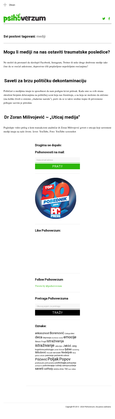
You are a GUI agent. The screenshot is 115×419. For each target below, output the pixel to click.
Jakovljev (58, 346)
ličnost (61, 350)
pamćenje (49, 355)
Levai (56, 350)
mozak (49, 353)
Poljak (53, 359)
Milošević (40, 352)
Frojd (43, 341)
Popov (65, 359)
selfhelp (48, 368)
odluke (42, 356)
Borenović (57, 333)
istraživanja (55, 341)
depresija (47, 337)
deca (38, 337)
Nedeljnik (66, 352)
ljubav (68, 349)
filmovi (38, 341)
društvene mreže (57, 338)
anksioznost (42, 333)
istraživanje (44, 345)
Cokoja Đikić (69, 333)
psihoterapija (49, 365)
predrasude (39, 363)
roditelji (58, 365)
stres (61, 369)
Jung (74, 346)
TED (66, 369)
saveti (39, 368)
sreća (56, 369)
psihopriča (38, 366)
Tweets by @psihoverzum (48, 286)
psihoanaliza (50, 363)
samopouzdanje (69, 365)
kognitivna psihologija (44, 349)
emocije (70, 337)
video (74, 369)
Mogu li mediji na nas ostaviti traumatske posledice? (57, 52)
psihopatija (71, 363)
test (69, 369)
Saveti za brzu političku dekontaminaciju (45, 80)
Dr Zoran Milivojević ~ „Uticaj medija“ (42, 117)
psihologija (60, 362)
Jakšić (67, 345)
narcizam (57, 352)
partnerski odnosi (61, 355)
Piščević (41, 359)
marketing (75, 350)
